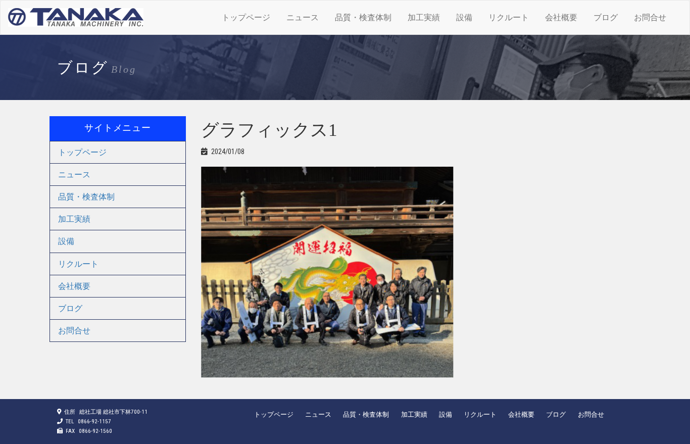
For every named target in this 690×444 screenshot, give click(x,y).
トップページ (246, 17)
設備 (464, 17)
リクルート (508, 17)
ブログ (606, 17)
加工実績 (424, 17)
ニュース (302, 17)
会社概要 (561, 17)
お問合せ (650, 17)
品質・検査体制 (363, 17)
